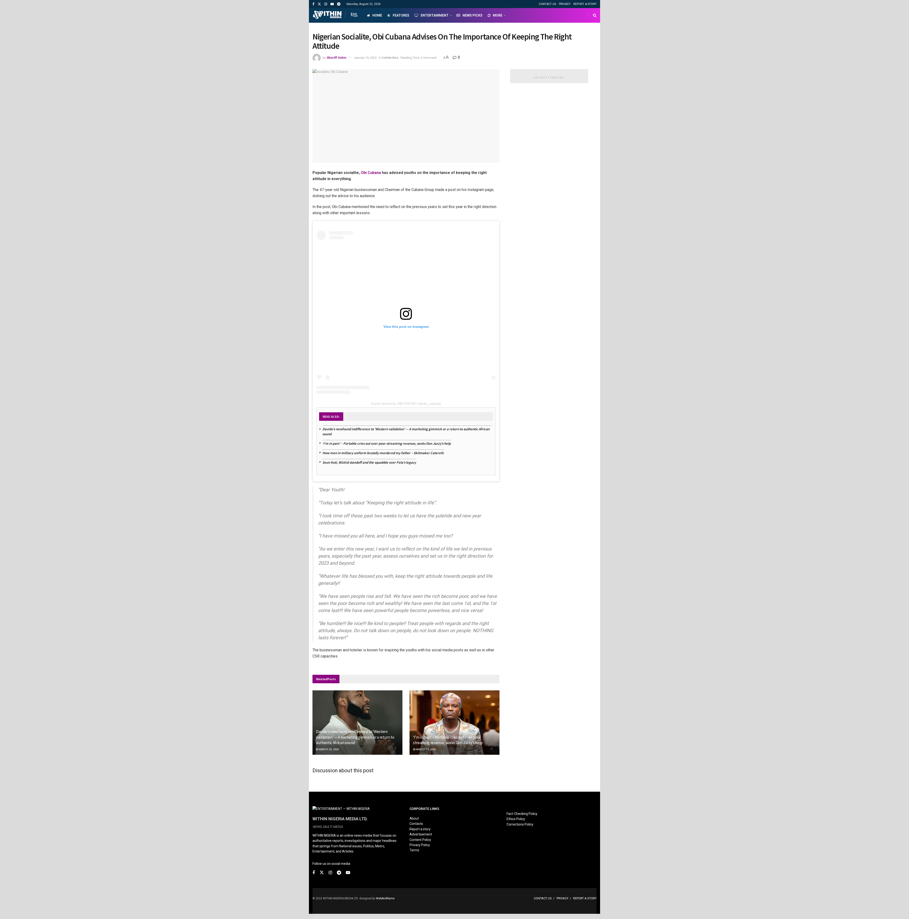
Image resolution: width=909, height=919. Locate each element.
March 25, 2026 (328, 749)
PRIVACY (564, 4)
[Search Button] (595, 15)
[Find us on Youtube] (332, 4)
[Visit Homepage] (335, 15)
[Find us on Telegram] (338, 4)
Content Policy (420, 840)
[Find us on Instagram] (325, 4)
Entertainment (435, 15)
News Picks (472, 15)
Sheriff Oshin (336, 57)
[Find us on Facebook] (313, 4)
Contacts (416, 824)
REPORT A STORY (585, 4)
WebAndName (385, 898)
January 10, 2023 (365, 57)
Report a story (420, 829)
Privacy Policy (420, 845)
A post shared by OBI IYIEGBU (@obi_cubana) (406, 403)
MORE (497, 15)
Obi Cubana (371, 172)
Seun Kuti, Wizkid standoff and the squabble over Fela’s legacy (369, 462)
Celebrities (390, 57)
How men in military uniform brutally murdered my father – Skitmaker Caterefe (383, 453)
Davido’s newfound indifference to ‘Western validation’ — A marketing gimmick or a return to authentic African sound (355, 737)
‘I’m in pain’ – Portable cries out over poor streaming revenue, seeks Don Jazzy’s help (386, 443)
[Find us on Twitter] (319, 4)
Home (377, 15)
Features (401, 15)
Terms (414, 850)
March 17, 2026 (425, 749)
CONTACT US (547, 4)
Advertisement (421, 834)
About (414, 818)
